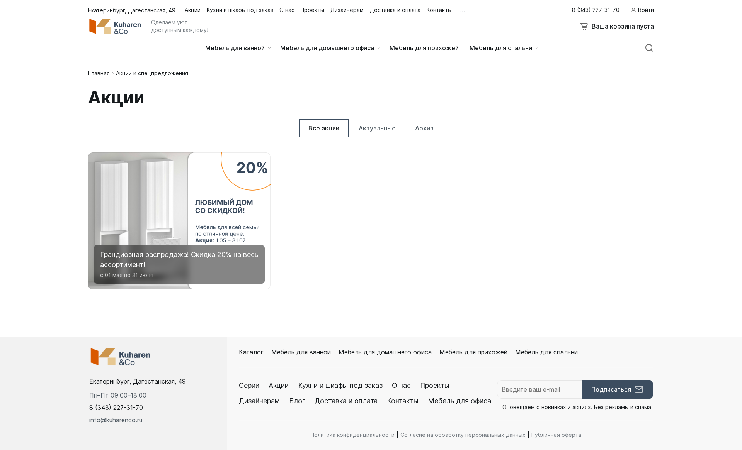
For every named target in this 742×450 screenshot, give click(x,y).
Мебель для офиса (459, 401)
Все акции (323, 128)
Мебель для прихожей (473, 352)
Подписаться (611, 389)
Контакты (403, 401)
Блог (297, 401)
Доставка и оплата (346, 401)
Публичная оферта (556, 434)
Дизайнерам (259, 401)
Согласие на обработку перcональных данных (463, 434)
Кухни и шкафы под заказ (340, 385)
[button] (116, 407)
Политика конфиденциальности (353, 434)
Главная (99, 73)
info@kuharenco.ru (115, 420)
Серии (249, 385)
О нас (401, 385)
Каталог (251, 352)
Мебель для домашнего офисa (385, 352)
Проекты (434, 385)
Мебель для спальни (546, 352)
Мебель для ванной (301, 352)
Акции (279, 385)
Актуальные (377, 128)
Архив (424, 128)
